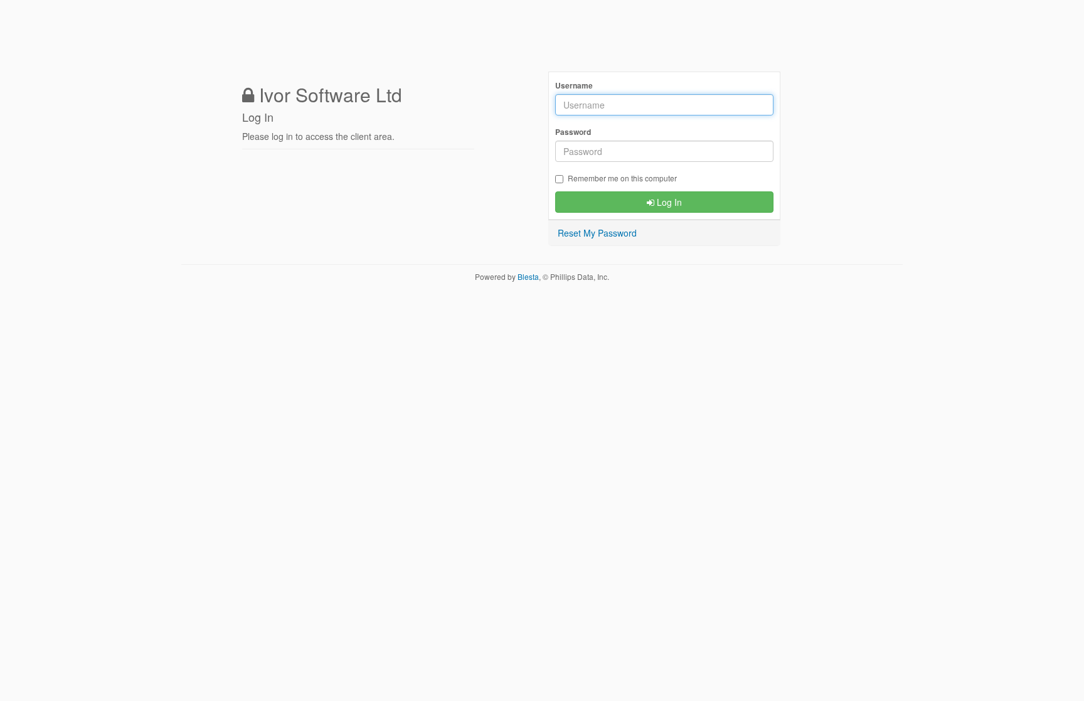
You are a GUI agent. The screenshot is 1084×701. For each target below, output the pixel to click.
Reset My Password (597, 233)
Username (574, 85)
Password (573, 132)
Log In (668, 202)
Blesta (528, 276)
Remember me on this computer (622, 178)
